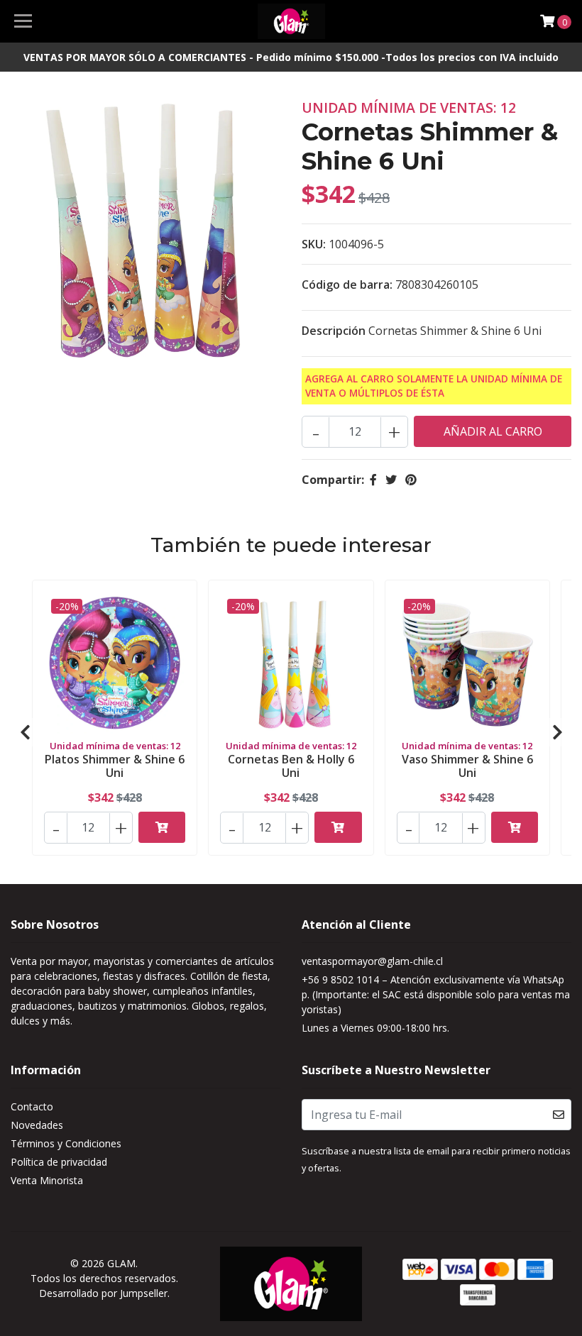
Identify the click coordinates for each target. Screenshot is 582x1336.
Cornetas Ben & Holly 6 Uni (291, 765)
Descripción (334, 330)
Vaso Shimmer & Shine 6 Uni (467, 765)
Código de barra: (347, 284)
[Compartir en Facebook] (373, 479)
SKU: (314, 244)
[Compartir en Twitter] (391, 479)
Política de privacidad (59, 1162)
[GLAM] (291, 21)
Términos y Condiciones (66, 1143)
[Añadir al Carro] (161, 827)
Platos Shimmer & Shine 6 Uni (115, 765)
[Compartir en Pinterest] (411, 479)
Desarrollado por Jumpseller (103, 1293)
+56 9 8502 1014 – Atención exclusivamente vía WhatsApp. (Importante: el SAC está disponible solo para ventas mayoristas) (436, 994)
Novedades (37, 1125)
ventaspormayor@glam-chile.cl (372, 961)
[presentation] (25, 732)
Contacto (32, 1106)
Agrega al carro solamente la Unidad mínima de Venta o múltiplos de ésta (433, 385)
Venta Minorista (47, 1180)
